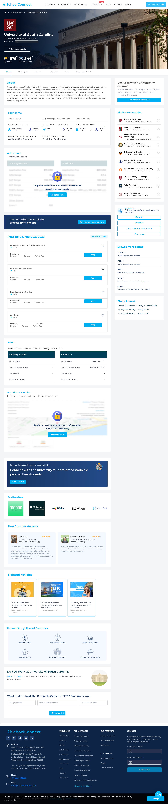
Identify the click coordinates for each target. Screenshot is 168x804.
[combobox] (26, 41)
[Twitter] (20, 738)
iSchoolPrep (80, 4)
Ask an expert (64, 759)
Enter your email (135, 757)
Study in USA (143, 309)
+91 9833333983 (18, 778)
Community (63, 754)
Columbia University (82, 770)
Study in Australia (127, 306)
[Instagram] (14, 738)
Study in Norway (126, 313)
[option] (11, 599)
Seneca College (80, 775)
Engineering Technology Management (27, 245)
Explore (49, 4)
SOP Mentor (105, 745)
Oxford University (80, 741)
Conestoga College (81, 761)
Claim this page (14, 676)
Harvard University (81, 736)
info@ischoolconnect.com (24, 785)
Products (95, 4)
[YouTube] (26, 738)
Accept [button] (156, 799)
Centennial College (81, 765)
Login (128, 4)
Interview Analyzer (108, 736)
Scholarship (64, 750)
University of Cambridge (83, 756)
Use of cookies (11, 800)
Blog (108, 4)
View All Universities (82, 786)
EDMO (61, 745)
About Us (63, 740)
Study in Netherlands (147, 306)
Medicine (14, 315)
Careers (62, 773)
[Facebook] (8, 738)
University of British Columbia (85, 780)
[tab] (8, 72)
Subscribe (144, 770)
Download (57, 713)
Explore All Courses (99, 236)
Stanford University (81, 746)
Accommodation (107, 758)
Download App (156, 5)
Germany (139, 234)
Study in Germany (127, 309)
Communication (107, 768)
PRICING (118, 4)
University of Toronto (82, 751)
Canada (139, 217)
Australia (139, 223)
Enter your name (135, 746)
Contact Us (63, 778)
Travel (103, 763)
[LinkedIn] (32, 738)
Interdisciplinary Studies (21, 269)
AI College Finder (107, 740)
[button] (158, 794)
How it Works (64, 736)
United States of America (139, 228)
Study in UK (143, 313)
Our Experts (64, 4)
